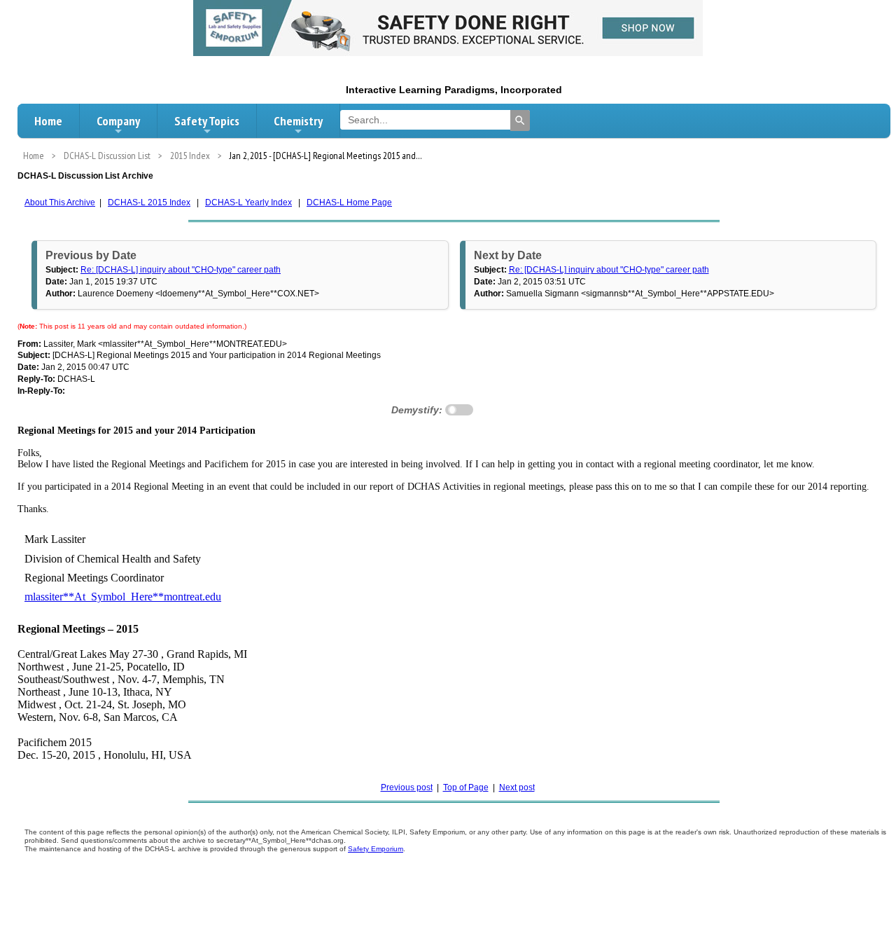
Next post (517, 787)
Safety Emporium (375, 849)
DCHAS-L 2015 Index (149, 202)
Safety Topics (206, 121)
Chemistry (298, 121)
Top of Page (466, 787)
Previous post (407, 787)
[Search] (520, 120)
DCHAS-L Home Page (349, 202)
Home (48, 121)
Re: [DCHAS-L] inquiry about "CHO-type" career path (180, 270)
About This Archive (59, 202)
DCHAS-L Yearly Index (248, 202)
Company (118, 121)
